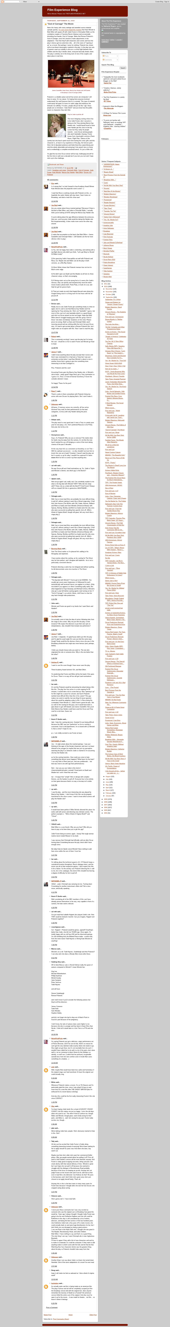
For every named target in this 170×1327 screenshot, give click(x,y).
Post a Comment (51, 1307)
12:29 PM (54, 243)
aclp (52, 1067)
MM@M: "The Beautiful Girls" (115, 455)
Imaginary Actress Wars (113, 552)
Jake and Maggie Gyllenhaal (112, 242)
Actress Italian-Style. (112, 470)
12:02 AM (54, 1279)
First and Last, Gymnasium (114, 317)
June (107, 782)
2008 (106, 802)
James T (54, 352)
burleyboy (55, 1283)
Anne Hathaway (108, 228)
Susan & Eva (109, 718)
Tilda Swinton (107, 271)
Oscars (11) (87, 172)
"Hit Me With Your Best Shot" (113, 185)
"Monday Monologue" (110, 197)
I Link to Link (109, 565)
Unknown (54, 404)
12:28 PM (54, 227)
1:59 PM (54, 573)
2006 (106, 807)
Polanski (50, 174)
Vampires (106, 274)
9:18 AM (54, 1078)
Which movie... (110, 408)
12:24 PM (54, 201)
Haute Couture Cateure (113, 452)
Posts (106, 56)
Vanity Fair (107, 83)
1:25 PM (54, 461)
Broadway (106, 231)
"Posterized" (107, 200)
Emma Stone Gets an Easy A (115, 545)
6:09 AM (54, 1137)
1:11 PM (54, 415)
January (108, 796)
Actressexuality (108, 222)
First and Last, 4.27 (111, 491)
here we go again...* (112, 369)
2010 (106, 286)
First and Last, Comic (112, 555)
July (107, 779)
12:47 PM (54, 332)
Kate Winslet (56, 172)
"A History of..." (108, 169)
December (109, 289)
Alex (52, 1106)
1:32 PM (54, 492)
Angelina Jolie (108, 225)
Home (71, 1315)
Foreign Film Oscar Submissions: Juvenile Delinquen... (113, 678)
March (108, 790)
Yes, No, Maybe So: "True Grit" (115, 360)
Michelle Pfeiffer (108, 251)
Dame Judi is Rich (111, 581)
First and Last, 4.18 (111, 712)
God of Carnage (83, 170)
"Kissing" (106, 188)
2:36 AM (54, 1124)
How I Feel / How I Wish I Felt (115, 366)
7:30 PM (54, 945)
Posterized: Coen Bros (112, 720)
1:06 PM (54, 400)
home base (105, 40)
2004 (106, 813)
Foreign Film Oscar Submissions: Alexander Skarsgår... (114, 671)
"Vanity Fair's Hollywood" (111, 217)
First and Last (109, 449)
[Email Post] (75, 168)
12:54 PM (54, 387)
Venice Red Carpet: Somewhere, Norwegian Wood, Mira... (114, 730)
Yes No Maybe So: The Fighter (115, 501)
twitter (112, 40)
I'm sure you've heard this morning (70, 30)
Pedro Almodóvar (109, 262)
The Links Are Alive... (112, 324)
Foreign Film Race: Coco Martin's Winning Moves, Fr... (114, 398)
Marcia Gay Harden (68, 172)
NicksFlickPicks (57, 247)
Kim (52, 183)
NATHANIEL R (56, 741)
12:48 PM (54, 348)
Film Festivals (108, 237)
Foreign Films (108, 240)
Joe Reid (54, 205)
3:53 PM (54, 877)
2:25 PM (54, 612)
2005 (106, 810)
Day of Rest (109, 488)
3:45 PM (54, 820)
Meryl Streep (107, 248)
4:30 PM (54, 923)
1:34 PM (54, 518)
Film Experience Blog (62, 10)
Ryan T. (54, 391)
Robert (53, 336)
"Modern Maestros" (109, 194)
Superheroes (107, 268)
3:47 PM (54, 855)
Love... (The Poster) (112, 687)
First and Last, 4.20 (111, 659)
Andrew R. (55, 662)
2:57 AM (54, 1266)
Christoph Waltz (72, 170)
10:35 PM (54, 1034)
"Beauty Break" (108, 172)
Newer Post (47, 1315)
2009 (106, 799)
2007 (106, 805)
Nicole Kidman (108, 257)
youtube (119, 40)
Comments (108, 60)
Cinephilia (107, 128)
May (107, 785)
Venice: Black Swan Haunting (115, 763)
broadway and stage (59, 170)
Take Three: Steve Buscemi (114, 596)
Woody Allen (107, 277)
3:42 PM (54, 803)
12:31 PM (54, 300)
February (109, 793)
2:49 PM (54, 658)
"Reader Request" (109, 202)
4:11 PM (54, 892)
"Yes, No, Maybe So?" (110, 220)
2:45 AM (54, 1253)
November (109, 292)
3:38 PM (54, 737)
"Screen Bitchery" (109, 205)
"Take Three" (107, 208)
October (108, 294)
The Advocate (109, 108)
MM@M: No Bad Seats (113, 700)
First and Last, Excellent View (115, 532)
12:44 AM (54, 1063)
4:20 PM (54, 908)
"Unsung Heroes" (109, 214)
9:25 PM (54, 1303)
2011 (106, 284)
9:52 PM (54, 958)
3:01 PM (54, 680)
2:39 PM (54, 630)
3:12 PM (54, 715)
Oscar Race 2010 (109, 259)
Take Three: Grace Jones (113, 715)
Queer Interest (108, 265)
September (109, 297)
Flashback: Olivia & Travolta (114, 376)
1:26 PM (54, 475)
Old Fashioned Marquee (113, 666)
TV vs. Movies (110, 651)
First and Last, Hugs (112, 593)
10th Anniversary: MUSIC (113, 485)
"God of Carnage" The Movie (60, 24)
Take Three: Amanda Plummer (115, 379)
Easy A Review (110, 493)
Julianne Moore (108, 245)
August (108, 776)
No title (107, 558)
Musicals (106, 254)
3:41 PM (54, 785)
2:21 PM (54, 599)
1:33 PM (54, 1102)
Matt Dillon (79, 172)
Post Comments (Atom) (61, 1319)
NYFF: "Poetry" (110, 463)
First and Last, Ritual (112, 432)
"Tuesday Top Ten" (109, 211)
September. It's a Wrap (113, 299)
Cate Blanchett (108, 234)
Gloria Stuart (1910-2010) (113, 363)
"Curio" (105, 183)
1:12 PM (54, 431)
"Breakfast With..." (109, 180)
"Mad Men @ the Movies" (112, 191)
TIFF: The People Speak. (113, 482)
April (107, 787)
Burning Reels (56, 549)
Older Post (93, 1315)
